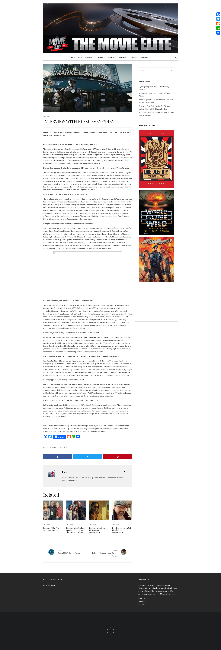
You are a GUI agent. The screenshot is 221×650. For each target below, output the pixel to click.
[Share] (57, 456)
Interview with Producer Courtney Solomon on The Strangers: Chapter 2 (75, 531)
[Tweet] (87, 456)
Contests (134, 58)
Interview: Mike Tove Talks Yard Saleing (51, 529)
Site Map (141, 604)
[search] (171, 70)
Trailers (122, 58)
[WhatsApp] (218, 28)
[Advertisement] (156, 303)
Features (88, 58)
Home (73, 58)
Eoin (64, 472)
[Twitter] (218, 19)
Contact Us (145, 58)
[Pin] (117, 456)
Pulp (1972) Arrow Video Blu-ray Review (104, 553)
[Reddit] (218, 23)
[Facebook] (218, 14)
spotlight (64, 447)
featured (54, 447)
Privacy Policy (143, 598)
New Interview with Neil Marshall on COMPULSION (121, 530)
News (80, 58)
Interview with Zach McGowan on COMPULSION (97, 530)
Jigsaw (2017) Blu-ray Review (69, 551)
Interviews (100, 58)
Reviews (111, 58)
